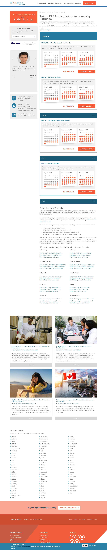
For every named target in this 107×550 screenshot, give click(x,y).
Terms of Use (89, 519)
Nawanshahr (73, 444)
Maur (42, 486)
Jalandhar (43, 455)
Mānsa (42, 483)
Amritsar (14, 444)
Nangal (72, 441)
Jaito (42, 451)
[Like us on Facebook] (72, 537)
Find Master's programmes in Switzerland (81, 301)
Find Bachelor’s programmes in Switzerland (82, 299)
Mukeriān (43, 495)
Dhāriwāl (14, 483)
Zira (71, 493)
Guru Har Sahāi (45, 444)
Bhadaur (14, 467)
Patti (71, 451)
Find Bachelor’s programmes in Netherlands (82, 276)
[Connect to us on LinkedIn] (77, 537)
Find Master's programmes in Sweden (50, 301)
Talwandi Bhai (73, 486)
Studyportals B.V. (38, 519)
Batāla (13, 465)
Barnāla (43, 158)
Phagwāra (72, 453)
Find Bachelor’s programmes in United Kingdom (53, 264)
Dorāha (14, 491)
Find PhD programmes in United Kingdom (51, 268)
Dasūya (14, 479)
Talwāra (72, 488)
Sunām (71, 483)
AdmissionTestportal (45, 542)
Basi (13, 460)
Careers (12, 539)
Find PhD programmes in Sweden (49, 303)
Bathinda (63, 12)
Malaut (42, 479)
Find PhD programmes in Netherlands (80, 280)
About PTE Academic (54, 3)
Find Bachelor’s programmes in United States (82, 264)
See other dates (68, 71)
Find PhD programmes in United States (80, 268)
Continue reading (44, 30)
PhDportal (42, 539)
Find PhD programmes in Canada (79, 257)
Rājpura (72, 462)
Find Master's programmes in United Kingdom (52, 266)
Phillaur (72, 455)
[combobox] (24, 36)
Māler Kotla (44, 481)
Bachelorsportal (44, 535)
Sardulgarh (73, 476)
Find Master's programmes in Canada (80, 255)
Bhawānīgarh (15, 469)
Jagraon (43, 448)
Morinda (43, 493)
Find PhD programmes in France (49, 291)
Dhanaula (14, 481)
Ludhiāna (43, 474)
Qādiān (72, 458)
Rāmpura (72, 465)
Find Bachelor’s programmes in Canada (80, 253)
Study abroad (41, 3)
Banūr (13, 455)
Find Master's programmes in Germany (50, 255)
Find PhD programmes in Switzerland (80, 303)
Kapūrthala (44, 460)
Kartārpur (43, 462)
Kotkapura (43, 469)
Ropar (71, 467)
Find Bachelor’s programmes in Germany (51, 253)
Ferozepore (44, 437)
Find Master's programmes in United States (82, 266)
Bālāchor (14, 451)
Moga (43, 201)
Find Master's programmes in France (50, 289)
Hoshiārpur (44, 446)
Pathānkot (72, 446)
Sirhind (71, 479)
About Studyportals (15, 535)
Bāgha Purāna (16, 448)
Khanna (43, 465)
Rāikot (71, 460)
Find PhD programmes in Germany (49, 257)
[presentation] (12, 59)
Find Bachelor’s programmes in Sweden (51, 299)
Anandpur (14, 446)
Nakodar (72, 439)
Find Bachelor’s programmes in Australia (51, 276)
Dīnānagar (14, 488)
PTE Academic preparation (72, 3)
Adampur (14, 439)
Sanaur (72, 472)
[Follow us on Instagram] (77, 542)
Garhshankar (44, 439)
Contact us (13, 541)
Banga (13, 453)
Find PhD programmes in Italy (78, 291)
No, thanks (92, 545)
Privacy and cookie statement (22, 546)
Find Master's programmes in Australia (50, 278)
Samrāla (72, 469)
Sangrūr (72, 474)
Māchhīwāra (44, 476)
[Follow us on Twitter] (72, 542)
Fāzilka (13, 498)
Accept (85, 545)
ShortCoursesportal (45, 541)
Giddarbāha (44, 441)
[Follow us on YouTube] (82, 537)
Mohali (42, 491)
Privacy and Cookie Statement (80, 519)
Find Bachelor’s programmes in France (50, 287)
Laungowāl (44, 472)
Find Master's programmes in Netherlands (81, 278)
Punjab (56, 12)
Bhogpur (14, 474)
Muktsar (43, 115)
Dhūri (13, 486)
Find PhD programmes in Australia (49, 280)
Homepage (43, 12)
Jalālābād (43, 453)
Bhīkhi (13, 472)
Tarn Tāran (73, 491)
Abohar (14, 437)
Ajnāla (13, 441)
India (50, 12)
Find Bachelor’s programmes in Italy (79, 287)
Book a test (89, 3)
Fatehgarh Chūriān (17, 495)
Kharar (42, 467)
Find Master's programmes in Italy (79, 289)
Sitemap (95, 519)
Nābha (71, 437)
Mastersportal (43, 537)
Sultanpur (72, 481)
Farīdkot (14, 493)
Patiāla (71, 448)
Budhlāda (14, 476)
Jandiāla (43, 458)
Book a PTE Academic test (68, 508)
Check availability (86, 71)
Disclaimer (70, 519)
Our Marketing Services (16, 537)
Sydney (32, 77)
